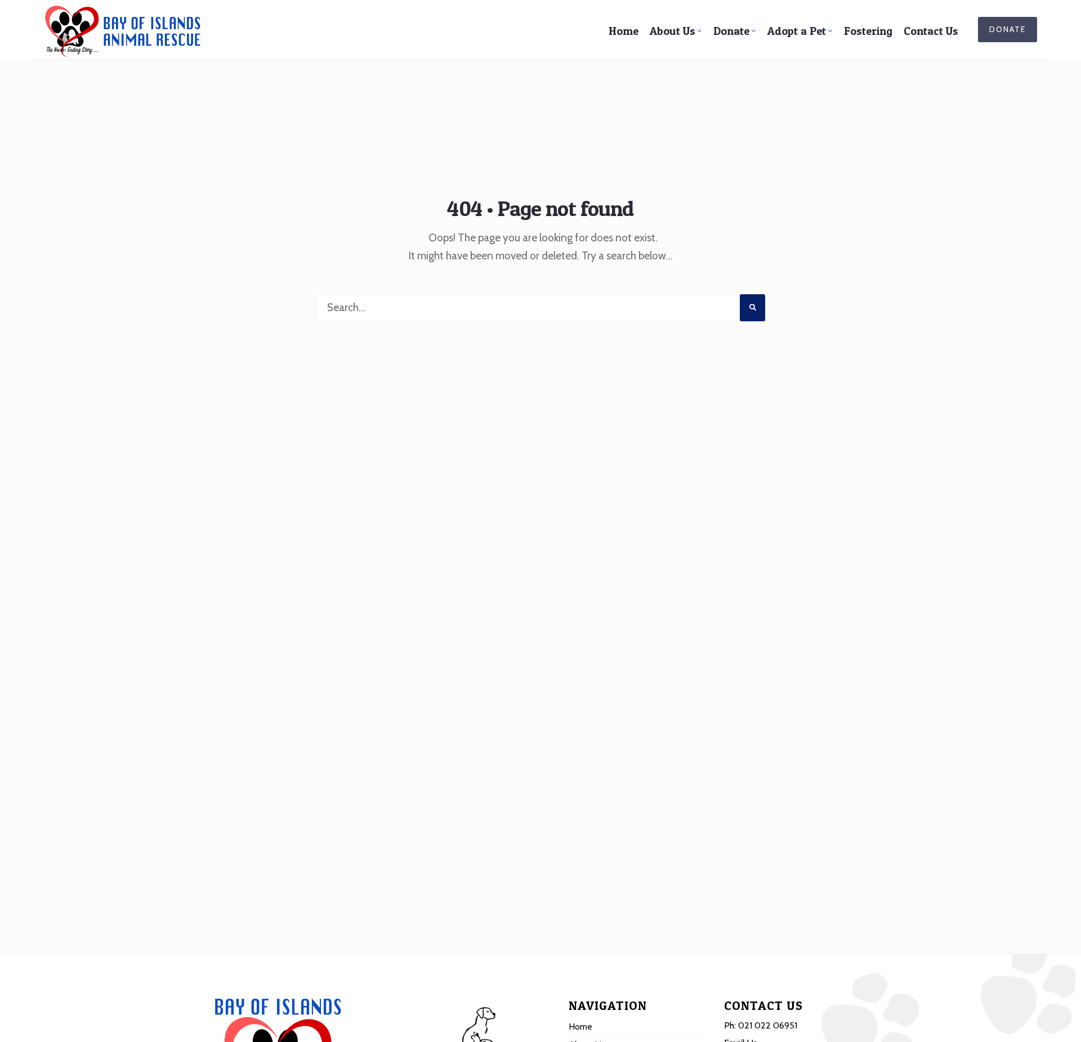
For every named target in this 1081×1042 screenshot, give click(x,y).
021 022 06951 (767, 1025)
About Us (672, 31)
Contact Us (931, 31)
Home (623, 31)
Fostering (868, 31)
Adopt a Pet (796, 31)
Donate (731, 31)
